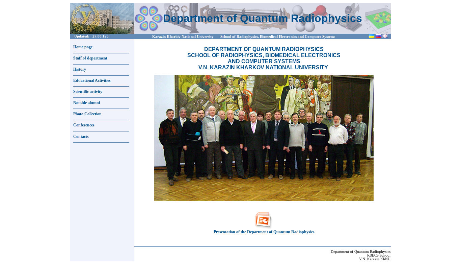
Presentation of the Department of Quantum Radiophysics (264, 232)
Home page (82, 47)
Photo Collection (87, 114)
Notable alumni (86, 102)
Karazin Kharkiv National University (183, 37)
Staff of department (90, 58)
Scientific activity (87, 91)
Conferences (83, 125)
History (79, 69)
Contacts (81, 136)
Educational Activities (92, 80)
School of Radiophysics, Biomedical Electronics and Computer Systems (277, 37)
